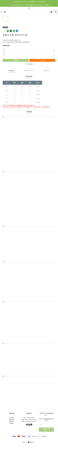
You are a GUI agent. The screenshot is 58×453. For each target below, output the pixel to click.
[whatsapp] (14, 31)
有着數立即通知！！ (46, 429)
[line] (8, 31)
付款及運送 (11, 417)
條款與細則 (11, 421)
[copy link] (17, 31)
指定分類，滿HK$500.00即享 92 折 (11, 40)
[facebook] (11, 31)
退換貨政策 (11, 419)
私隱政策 (12, 423)
